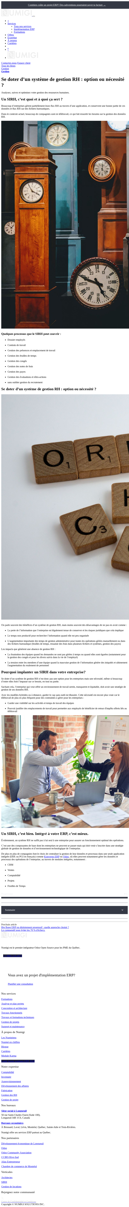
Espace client (23, 63)
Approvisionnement (11, 1081)
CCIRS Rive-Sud (10, 1157)
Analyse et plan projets (12, 1003)
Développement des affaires (15, 1086)
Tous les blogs (8, 65)
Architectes (6, 1177)
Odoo (66, 856)
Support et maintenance (13, 1026)
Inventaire (6, 1077)
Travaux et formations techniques (17, 1017)
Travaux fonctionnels (11, 1012)
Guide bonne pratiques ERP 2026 (18, 1061)
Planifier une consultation (20, 984)
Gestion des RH (9, 1095)
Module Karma (8, 1055)
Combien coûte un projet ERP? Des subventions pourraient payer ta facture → (67, 5)
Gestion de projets (10, 1022)
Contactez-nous (9, 63)
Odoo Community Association (16, 1152)
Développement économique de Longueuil (22, 1143)
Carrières (5, 1051)
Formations (6, 999)
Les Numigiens (8, 1037)
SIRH (4, 1182)
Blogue (4, 1046)
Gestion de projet (9, 1099)
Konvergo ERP (51, 856)
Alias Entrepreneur (10, 1161)
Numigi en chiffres (10, 1042)
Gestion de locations (11, 1186)
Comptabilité (7, 1072)
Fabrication (6, 1090)
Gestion (5, 68)
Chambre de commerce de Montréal (19, 1166)
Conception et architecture (14, 1008)
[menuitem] (22, 26)
